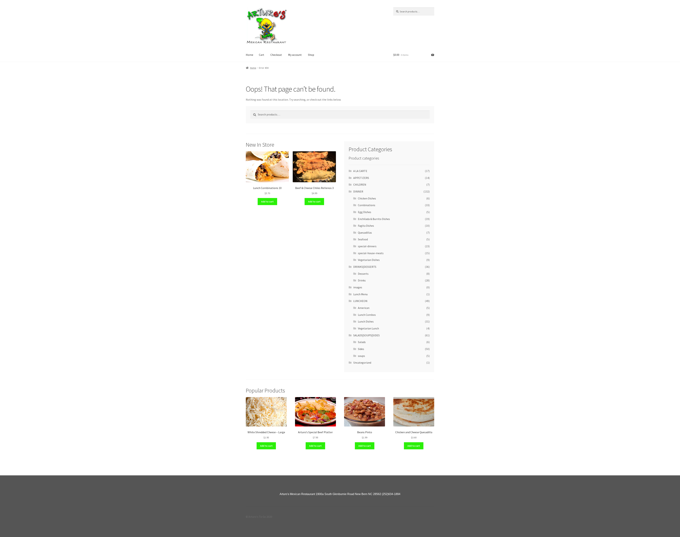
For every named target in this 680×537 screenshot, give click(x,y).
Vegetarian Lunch (368, 328)
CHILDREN (359, 184)
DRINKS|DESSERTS (364, 266)
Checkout (276, 54)
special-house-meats (371, 253)
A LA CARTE (360, 171)
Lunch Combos (367, 314)
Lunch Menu (360, 294)
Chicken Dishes (367, 198)
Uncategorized (362, 362)
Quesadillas (365, 232)
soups (361, 356)
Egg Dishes (364, 212)
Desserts (363, 273)
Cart (261, 54)
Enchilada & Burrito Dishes (374, 219)
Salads (362, 342)
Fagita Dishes (366, 225)
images (357, 287)
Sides (361, 349)
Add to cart (267, 201)
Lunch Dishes (366, 321)
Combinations (366, 205)
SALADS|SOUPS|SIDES (366, 335)
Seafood (363, 239)
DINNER (358, 191)
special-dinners (367, 246)
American (363, 308)
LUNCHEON (360, 301)
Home (249, 54)
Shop (311, 54)
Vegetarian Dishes (369, 260)
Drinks (362, 280)
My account (295, 54)
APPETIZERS (361, 178)
